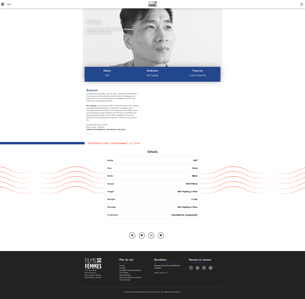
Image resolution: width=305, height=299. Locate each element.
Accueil (122, 265)
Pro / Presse (123, 273)
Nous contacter (124, 280)
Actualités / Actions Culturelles (130, 270)
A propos (122, 268)
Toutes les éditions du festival (130, 277)
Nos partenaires (125, 275)
